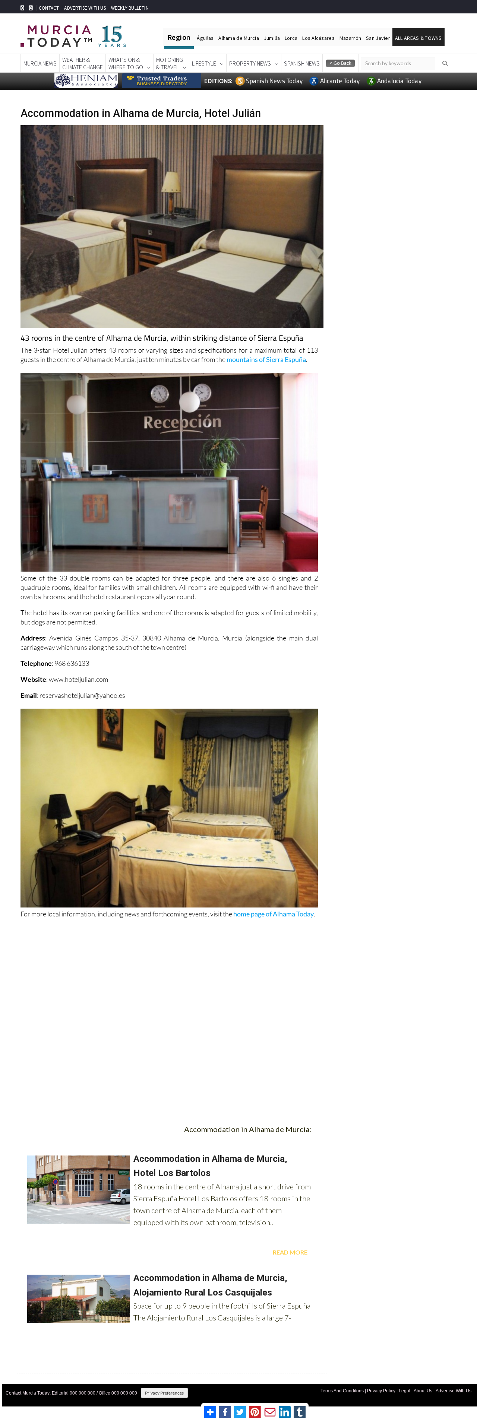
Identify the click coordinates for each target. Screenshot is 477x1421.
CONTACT (49, 8)
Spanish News (302, 63)
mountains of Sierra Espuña (266, 359)
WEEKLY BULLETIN (130, 8)
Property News (250, 63)
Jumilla (272, 38)
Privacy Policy (381, 1390)
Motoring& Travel (169, 63)
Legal (404, 1390)
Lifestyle (204, 63)
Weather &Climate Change (82, 63)
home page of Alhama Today (273, 914)
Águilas (205, 38)
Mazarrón (350, 38)
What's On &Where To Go (125, 63)
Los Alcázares (318, 38)
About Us (423, 1390)
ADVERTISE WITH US (84, 8)
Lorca (291, 38)
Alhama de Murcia (238, 38)
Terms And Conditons (342, 1390)
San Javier (378, 38)
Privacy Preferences (164, 1393)
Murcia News (40, 63)
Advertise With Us (453, 1390)
